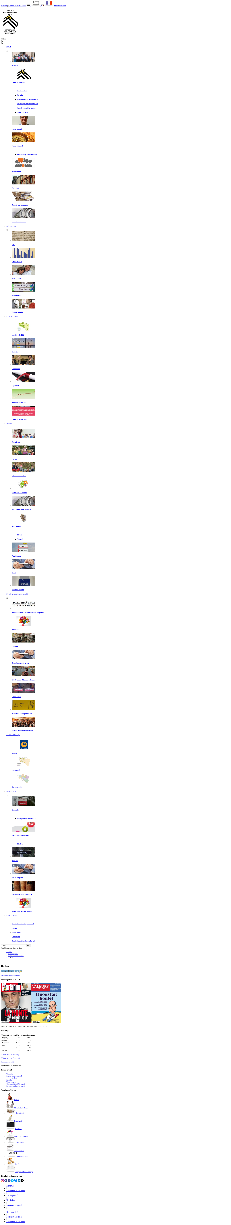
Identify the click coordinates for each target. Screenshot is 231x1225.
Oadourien (16, 369)
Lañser (4, 6)
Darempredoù (60, 6)
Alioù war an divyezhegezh (22, 714)
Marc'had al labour (19, 493)
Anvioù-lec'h (16, 295)
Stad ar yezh (16, 278)
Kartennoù (16, 770)
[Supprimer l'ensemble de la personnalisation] (11, 972)
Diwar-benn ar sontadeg (10, 1055)
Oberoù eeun (16, 697)
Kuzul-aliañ (16, 171)
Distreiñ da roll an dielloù (10, 976)
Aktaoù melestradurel (20, 205)
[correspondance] (34, 6)
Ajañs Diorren (22, 112)
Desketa (15, 352)
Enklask (22, 6)
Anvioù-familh (17, 312)
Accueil (9, 952)
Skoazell (20, 539)
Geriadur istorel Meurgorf (22, 894)
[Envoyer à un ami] (18, 972)
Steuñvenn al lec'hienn (15, 1190)
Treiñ (14, 573)
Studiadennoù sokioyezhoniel (23, 924)
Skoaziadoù (16, 526)
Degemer (10, 1186)
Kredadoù (10, 1200)
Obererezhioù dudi (19, 476)
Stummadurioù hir (19, 402)
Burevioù (15, 188)
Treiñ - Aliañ (22, 91)
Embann (15, 646)
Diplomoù (15, 386)
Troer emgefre (17, 878)
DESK (19, 535)
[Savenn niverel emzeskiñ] (23, 348)
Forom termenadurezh (20, 835)
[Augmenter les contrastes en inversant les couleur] (8, 972)
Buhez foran (16, 932)
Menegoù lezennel (14, 1205)
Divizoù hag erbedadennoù (27, 154)
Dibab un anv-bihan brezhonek (23, 680)
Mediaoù (15, 629)
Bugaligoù (16, 442)
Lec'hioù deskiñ (18, 335)
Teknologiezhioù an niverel (27, 104)
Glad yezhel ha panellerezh (27, 99)
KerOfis (15, 861)
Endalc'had (13, 6)
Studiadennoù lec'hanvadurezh (23, 941)
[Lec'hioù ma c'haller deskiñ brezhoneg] (23, 331)
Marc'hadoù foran (19, 222)
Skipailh (15, 65)
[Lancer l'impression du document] (14, 972)
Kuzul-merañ (17, 129)
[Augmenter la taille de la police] (5, 972)
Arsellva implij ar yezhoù (26, 108)
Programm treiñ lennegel (21, 509)
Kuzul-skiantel (17, 146)
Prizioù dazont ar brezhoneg (22, 730)
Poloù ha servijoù (18, 82)
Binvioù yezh (13, 954)
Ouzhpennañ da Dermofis (26, 818)
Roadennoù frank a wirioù (22, 911)
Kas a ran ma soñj (7, 1062)
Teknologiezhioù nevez (20, 663)
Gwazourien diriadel (19, 419)
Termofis (15, 810)
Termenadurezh (18, 590)
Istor (13, 245)
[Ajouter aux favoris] (21, 972)
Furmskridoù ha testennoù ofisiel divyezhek (28, 613)
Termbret (20, 95)
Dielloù (20, 844)
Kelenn (14, 459)
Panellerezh (16, 556)
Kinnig (14, 753)
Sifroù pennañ (17, 262)
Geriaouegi (16, 937)
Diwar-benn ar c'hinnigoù (10, 1058)
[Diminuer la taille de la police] (2, 972)
